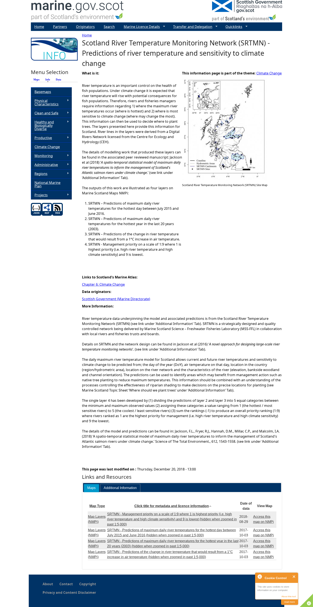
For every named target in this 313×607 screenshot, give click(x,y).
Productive (41, 137)
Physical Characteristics (45, 102)
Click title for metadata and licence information (171, 506)
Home (87, 35)
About (48, 584)
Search (109, 26)
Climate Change (269, 73)
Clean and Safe (44, 113)
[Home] (77, 11)
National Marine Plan (47, 184)
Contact (66, 584)
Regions (39, 173)
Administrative (44, 164)
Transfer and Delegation (191, 26)
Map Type (97, 506)
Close (294, 576)
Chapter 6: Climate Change (103, 284)
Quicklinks (232, 26)
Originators (85, 26)
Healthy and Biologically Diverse (42, 125)
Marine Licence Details (140, 26)
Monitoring (42, 155)
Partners (60, 26)
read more (289, 602)
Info (48, 79)
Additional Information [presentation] (120, 488)
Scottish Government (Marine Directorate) (116, 299)
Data (58, 79)
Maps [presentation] (91, 488)
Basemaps (42, 91)
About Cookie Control (259, 576)
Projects (39, 195)
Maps (36, 79)
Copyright (87, 584)
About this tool (288, 596)
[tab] (91, 488)
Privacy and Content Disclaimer (69, 592)
